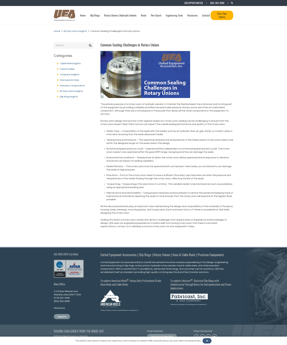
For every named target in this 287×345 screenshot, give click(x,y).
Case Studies (67, 69)
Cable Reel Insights (70, 63)
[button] (232, 3)
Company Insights (69, 74)
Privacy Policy (84, 336)
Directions (59, 308)
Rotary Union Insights (71, 91)
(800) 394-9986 (62, 301)
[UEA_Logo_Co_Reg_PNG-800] (64, 15)
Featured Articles (69, 80)
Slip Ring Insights (69, 96)
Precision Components (72, 85)
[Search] (90, 45)
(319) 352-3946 (62, 298)
